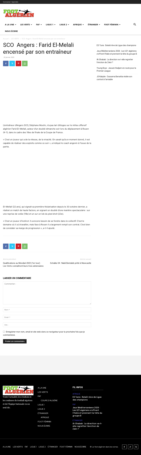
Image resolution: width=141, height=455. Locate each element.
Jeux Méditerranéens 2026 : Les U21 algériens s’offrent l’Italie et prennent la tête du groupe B (117, 52)
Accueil (6, 39)
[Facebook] (6, 63)
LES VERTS (25, 24)
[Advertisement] (47, 178)
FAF (38, 24)
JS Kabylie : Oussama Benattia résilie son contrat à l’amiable (114, 78)
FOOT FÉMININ (111, 24)
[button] (134, 24)
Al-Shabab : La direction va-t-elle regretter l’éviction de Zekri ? (115, 60)
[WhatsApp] (25, 63)
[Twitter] (12, 63)
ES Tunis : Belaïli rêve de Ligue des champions (116, 45)
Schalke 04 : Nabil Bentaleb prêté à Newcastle (70, 263)
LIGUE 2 (63, 24)
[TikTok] (130, 447)
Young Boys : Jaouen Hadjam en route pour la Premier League (116, 69)
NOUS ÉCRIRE (11, 31)
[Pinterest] (18, 63)
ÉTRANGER (93, 24)
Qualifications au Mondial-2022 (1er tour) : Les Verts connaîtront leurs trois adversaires (23, 264)
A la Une (9, 24)
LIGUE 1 (49, 24)
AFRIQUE (77, 24)
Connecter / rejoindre (10, 2)
